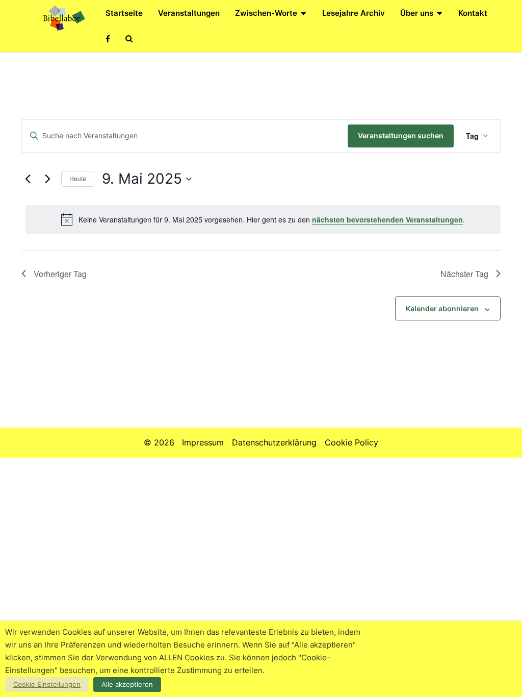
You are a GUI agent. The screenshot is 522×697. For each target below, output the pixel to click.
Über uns (416, 13)
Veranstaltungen (189, 13)
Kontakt (472, 13)
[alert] (263, 219)
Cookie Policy (351, 442)
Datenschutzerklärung (274, 442)
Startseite (124, 13)
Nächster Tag (464, 274)
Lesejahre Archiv (353, 13)
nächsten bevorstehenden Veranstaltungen (387, 219)
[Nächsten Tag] (47, 179)
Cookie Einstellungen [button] (47, 684)
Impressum (203, 442)
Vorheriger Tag (60, 274)
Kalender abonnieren (442, 308)
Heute (77, 178)
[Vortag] (27, 179)
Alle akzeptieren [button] (127, 684)
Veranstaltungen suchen (400, 135)
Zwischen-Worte (266, 13)
